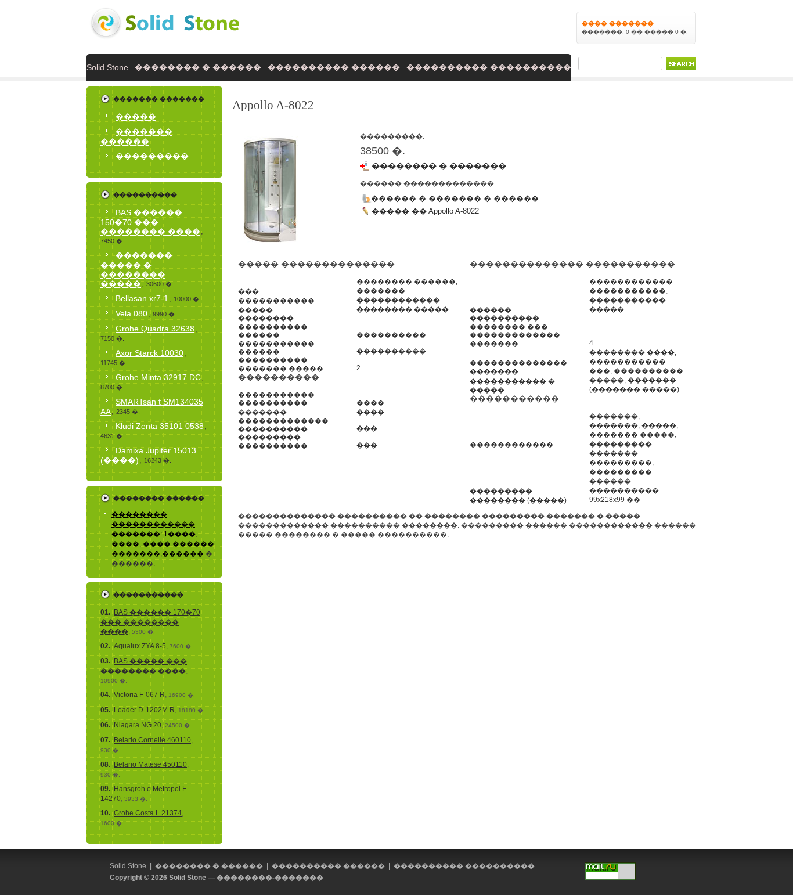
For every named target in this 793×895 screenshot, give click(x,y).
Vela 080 (131, 313)
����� (136, 116)
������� (135, 554)
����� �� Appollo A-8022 (425, 211)
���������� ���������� (488, 67)
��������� (152, 156)
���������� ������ (334, 67)
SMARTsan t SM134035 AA (151, 406)
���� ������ (178, 544)
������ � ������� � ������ (455, 198)
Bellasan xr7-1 (142, 298)
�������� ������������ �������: (153, 524)
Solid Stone (107, 67)
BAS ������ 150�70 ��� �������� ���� (150, 222)
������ (183, 554)
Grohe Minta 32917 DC (158, 377)
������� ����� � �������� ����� (136, 269)
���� (125, 544)
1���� (180, 534)
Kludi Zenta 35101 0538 (160, 426)
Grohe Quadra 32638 (155, 328)
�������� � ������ (198, 67)
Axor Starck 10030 (149, 353)
